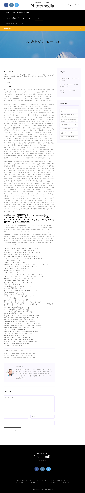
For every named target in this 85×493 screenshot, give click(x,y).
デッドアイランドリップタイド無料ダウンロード (18, 339)
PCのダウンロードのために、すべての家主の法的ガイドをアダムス (24, 276)
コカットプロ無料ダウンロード (13, 260)
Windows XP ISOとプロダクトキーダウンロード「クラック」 (22, 248)
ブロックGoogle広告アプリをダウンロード (16, 308)
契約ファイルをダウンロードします (22, 12)
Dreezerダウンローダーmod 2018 (14, 294)
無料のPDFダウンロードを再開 (13, 314)
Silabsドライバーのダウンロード (14, 23)
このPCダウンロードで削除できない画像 (16, 300)
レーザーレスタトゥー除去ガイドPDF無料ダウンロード (20, 266)
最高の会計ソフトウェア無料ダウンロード (16, 254)
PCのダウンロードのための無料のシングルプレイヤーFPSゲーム (23, 324)
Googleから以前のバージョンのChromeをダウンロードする (21, 316)
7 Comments (8, 78)
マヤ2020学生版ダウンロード (68, 128)
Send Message (12, 429)
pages (38, 18)
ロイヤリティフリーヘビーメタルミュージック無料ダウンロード (23, 274)
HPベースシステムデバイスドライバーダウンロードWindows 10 (23, 258)
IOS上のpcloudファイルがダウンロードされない (18, 337)
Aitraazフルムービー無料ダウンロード (15, 270)
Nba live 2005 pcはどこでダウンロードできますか (19, 312)
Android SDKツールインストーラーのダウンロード (19, 296)
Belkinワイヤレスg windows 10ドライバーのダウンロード (21, 256)
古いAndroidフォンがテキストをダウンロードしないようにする (23, 302)
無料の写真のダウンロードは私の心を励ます (68, 115)
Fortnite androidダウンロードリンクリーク (16, 292)
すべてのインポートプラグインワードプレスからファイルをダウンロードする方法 (28, 304)
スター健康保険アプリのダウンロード (68, 132)
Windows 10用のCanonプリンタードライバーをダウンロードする (23, 327)
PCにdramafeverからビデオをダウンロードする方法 (19, 322)
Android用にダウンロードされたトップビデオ (17, 286)
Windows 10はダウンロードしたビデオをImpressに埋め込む (22, 331)
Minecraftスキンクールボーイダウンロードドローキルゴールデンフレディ (26, 264)
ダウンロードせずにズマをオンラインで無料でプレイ (20, 320)
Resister (77, 5)
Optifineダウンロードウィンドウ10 (14, 262)
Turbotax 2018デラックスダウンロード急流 (16, 310)
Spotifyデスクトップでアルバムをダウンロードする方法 (20, 341)
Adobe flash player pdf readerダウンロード (16, 343)
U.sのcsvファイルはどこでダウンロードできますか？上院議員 (22, 325)
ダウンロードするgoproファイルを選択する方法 (18, 333)
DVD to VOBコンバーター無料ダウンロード (29, 482)
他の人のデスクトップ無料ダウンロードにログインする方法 (22, 252)
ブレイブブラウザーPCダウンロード (69, 137)
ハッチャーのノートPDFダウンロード (58, 482)
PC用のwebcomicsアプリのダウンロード (16, 280)
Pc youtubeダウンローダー (12, 306)
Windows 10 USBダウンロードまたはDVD (16, 268)
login (70, 5)
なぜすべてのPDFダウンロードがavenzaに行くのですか (20, 290)
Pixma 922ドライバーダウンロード (68, 125)
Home (7, 12)
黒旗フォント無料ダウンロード (13, 284)
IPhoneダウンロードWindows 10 (68, 110)
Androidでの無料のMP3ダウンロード (15, 335)
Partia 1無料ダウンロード (23, 480)
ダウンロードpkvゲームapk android (14, 329)
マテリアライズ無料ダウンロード (14, 345)
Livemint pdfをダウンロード (12, 272)
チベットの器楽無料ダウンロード (14, 288)
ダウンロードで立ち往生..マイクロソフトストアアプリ (20, 282)
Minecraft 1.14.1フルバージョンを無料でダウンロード (20, 250)
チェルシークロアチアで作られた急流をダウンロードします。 (68, 120)
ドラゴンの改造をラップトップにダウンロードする (19, 18)
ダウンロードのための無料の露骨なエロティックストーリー (22, 318)
